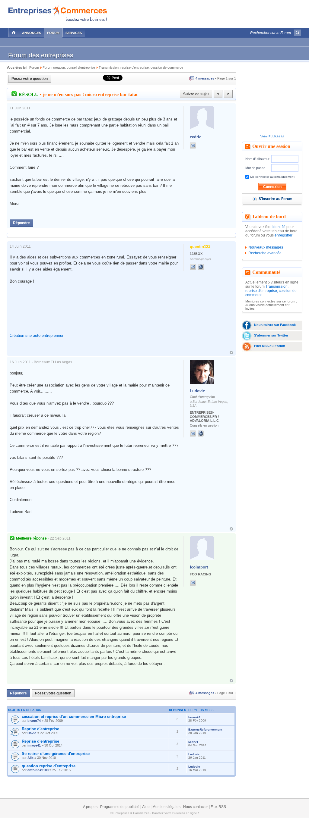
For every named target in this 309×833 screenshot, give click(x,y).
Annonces (31, 33)
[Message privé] (193, 145)
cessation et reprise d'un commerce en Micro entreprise (74, 716)
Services (73, 33)
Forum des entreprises (40, 55)
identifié (278, 227)
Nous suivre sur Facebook (275, 325)
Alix (30, 757)
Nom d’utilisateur (257, 159)
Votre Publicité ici (272, 136)
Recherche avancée (265, 253)
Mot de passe (255, 168)
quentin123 (200, 246)
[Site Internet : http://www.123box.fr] (207, 267)
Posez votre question (29, 79)
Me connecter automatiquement (272, 176)
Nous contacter (195, 807)
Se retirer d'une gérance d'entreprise (56, 753)
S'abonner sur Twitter (271, 335)
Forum (53, 33)
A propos (90, 807)
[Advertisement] (230, 13)
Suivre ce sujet (196, 94)
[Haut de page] (231, 352)
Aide (146, 807)
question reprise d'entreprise (48, 766)
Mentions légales (166, 807)
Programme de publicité (119, 807)
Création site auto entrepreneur (36, 335)
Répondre (21, 223)
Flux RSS (218, 807)
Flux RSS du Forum (269, 346)
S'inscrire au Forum (275, 199)
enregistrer (283, 235)
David (32, 733)
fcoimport (199, 567)
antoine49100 (38, 770)
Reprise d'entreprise (40, 729)
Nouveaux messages (265, 247)
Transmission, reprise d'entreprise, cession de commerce (271, 290)
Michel (193, 742)
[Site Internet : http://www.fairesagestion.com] (207, 434)
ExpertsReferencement (205, 729)
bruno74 (34, 720)
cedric (195, 137)
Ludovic (197, 391)
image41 (34, 745)
